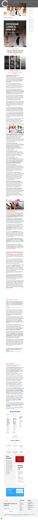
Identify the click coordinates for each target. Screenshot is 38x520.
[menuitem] (32, 6)
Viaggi (20, 423)
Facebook (11, 173)
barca (21, 384)
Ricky (5, 18)
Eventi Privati (11, 18)
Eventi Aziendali (31, 10)
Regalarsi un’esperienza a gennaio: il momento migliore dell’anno (15, 421)
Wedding (30, 17)
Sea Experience (19, 216)
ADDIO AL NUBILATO (8, 17)
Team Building (25, 2)
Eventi (21, 2)
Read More (15, 436)
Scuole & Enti (29, 2)
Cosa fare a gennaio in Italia (21, 417)
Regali (30, 15)
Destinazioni (34, 2)
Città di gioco (30, 9)
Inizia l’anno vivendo (31, 30)
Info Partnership (21, 481)
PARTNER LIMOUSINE (17, 351)
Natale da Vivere (31, 31)
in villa (9, 385)
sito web (18, 175)
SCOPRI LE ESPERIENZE (19, 459)
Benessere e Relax (31, 8)
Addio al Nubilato (16, 2)
